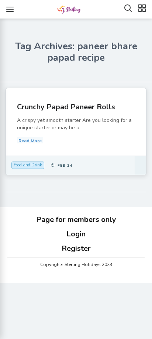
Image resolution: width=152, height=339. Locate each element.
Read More (30, 141)
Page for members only (76, 220)
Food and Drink (28, 165)
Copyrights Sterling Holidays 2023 (76, 264)
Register (76, 248)
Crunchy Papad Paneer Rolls (66, 107)
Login (76, 234)
